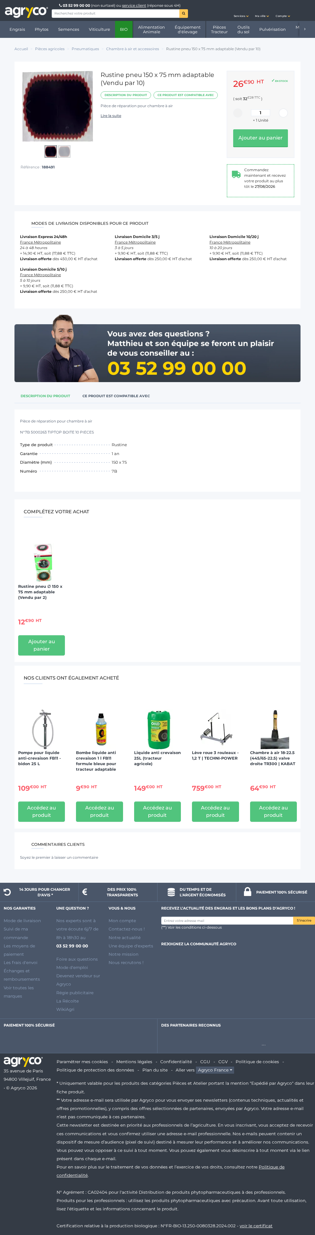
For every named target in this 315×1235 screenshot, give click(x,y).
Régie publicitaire (75, 992)
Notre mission (123, 954)
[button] (241, 10)
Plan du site (155, 1070)
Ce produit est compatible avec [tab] (116, 396)
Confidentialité (176, 1061)
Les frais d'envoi (21, 962)
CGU (205, 1061)
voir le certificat (256, 1225)
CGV (223, 1061)
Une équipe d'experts (131, 945)
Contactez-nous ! (127, 928)
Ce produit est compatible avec (186, 95)
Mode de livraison (22, 920)
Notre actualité (125, 937)
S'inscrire (304, 920)
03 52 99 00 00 (76, 5)
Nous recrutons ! (126, 962)
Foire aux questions (77, 959)
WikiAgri (65, 1009)
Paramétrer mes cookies (82, 1061)
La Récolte (67, 1001)
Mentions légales (134, 1061)
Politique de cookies (257, 1061)
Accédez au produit (41, 811)
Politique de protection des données (95, 1070)
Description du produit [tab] (45, 396)
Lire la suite (111, 115)
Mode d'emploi (72, 967)
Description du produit (126, 95)
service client (134, 5)
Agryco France (213, 1070)
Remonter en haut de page (299, 1208)
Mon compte (122, 920)
